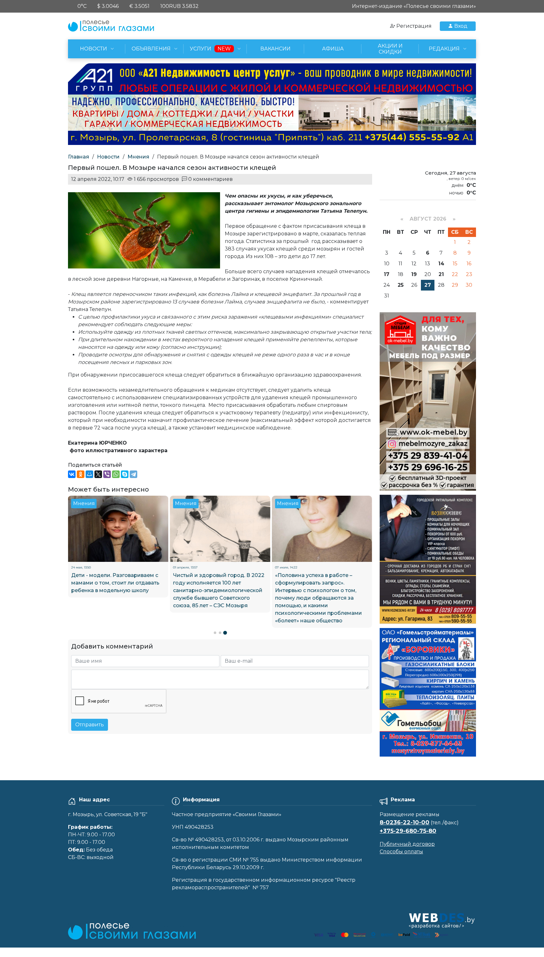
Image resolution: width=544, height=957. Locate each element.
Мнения (138, 157)
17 (386, 274)
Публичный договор (407, 844)
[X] (98, 474)
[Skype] (124, 474)
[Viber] (107, 474)
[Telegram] (133, 474)
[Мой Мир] (89, 474)
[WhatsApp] (116, 474)
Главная (78, 157)
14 (441, 264)
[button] (215, 633)
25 (401, 285)
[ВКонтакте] (72, 474)
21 (441, 274)
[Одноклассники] (80, 474)
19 (414, 274)
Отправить (89, 726)
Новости (108, 157)
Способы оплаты (401, 852)
